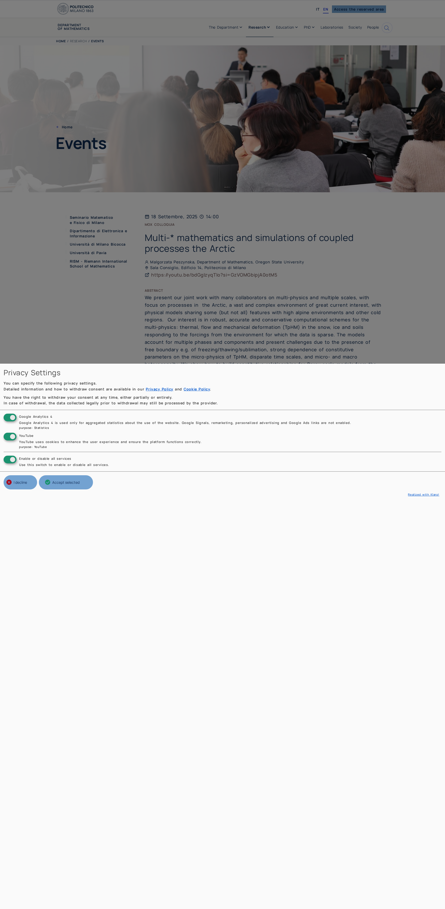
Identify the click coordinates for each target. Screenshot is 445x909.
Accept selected (66, 482)
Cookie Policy (197, 389)
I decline (20, 482)
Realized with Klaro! (423, 494)
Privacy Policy (159, 389)
